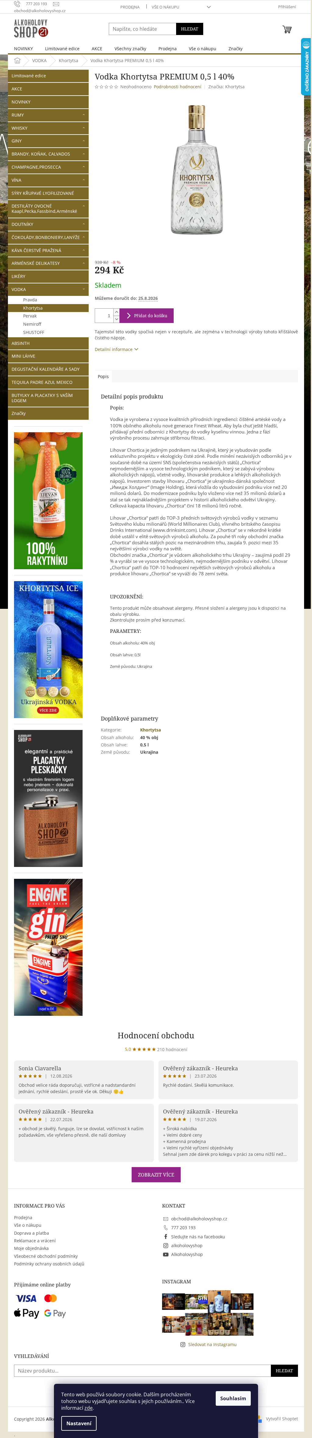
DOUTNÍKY (22, 224)
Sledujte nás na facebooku (198, 1237)
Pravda (30, 300)
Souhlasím (233, 1398)
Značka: (226, 86)
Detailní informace (114, 349)
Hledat (189, 29)
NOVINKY (21, 102)
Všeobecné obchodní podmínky (46, 1256)
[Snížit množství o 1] (116, 319)
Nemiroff (32, 324)
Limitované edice (29, 76)
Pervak (30, 316)
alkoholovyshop (187, 1245)
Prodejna (130, 7)
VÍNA (16, 180)
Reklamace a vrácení (35, 1240)
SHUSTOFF (33, 332)
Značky (19, 413)
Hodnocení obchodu (156, 1035)
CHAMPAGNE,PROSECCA (36, 167)
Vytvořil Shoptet (282, 1419)
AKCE (17, 89)
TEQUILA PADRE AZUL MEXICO (42, 382)
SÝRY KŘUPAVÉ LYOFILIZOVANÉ (43, 193)
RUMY (18, 115)
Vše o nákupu (165, 7)
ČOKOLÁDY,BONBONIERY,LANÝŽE (46, 237)
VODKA (19, 289)
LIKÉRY (18, 276)
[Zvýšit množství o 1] (116, 312)
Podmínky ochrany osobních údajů (49, 1264)
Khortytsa (33, 308)
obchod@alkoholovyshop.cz (199, 1219)
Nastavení (78, 1423)
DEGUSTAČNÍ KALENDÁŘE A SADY (46, 369)
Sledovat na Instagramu (212, 1344)
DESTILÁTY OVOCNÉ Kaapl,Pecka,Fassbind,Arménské (44, 208)
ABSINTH (21, 343)
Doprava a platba (31, 1233)
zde (88, 1408)
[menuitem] (23, 49)
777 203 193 (183, 1227)
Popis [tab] (103, 376)
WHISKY (19, 128)
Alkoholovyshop (187, 1254)
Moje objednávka (31, 1248)
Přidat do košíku (150, 315)
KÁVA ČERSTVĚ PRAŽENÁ (36, 250)
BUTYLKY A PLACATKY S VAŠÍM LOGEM (42, 397)
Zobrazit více (156, 1174)
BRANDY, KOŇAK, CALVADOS (41, 154)
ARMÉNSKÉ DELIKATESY (36, 263)
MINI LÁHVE (23, 356)
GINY (17, 141)
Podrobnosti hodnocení (177, 86)
